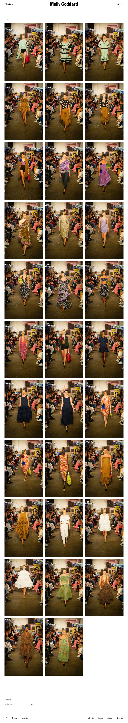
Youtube (100, 718)
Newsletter (120, 718)
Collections (8, 4)
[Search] (118, 3)
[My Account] (122, 3)
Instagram (110, 718)
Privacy (14, 718)
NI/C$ (6, 718)
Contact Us (24, 718)
